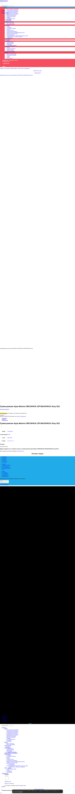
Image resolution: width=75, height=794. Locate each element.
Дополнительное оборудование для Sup (15, 32)
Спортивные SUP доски (12, 12)
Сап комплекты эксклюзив (12, 9)
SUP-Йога (9, 20)
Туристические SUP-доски (12, 11)
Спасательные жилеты (10, 51)
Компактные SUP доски (12, 14)
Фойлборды (9, 44)
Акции (16, 60)
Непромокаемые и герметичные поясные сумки (17, 35)
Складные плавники (11, 28)
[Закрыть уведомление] (61, 790)
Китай (8, 434)
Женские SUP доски (11, 15)
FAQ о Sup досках (6, 467)
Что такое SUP (5, 466)
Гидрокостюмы (5, 475)
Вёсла (6, 21)
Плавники (9, 27)
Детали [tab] (4, 419)
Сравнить (2, 415)
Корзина (4, 464)
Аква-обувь (9, 771)
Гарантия (4, 457)
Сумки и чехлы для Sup (12, 33)
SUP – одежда (8, 767)
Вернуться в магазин (9, 21)
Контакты (4, 462)
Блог (3, 469)
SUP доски (4, 472)
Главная (2, 68)
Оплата (4, 459)
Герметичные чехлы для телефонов (15, 36)
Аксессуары (7, 25)
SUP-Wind (9, 19)
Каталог (4, 727)
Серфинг (9, 17)
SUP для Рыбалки (11, 18)
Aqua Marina (10, 431)
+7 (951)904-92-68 (5, 61)
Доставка (4, 458)
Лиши (8, 26)
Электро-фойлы (10, 42)
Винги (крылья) (10, 43)
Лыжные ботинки (10, 50)
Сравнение (11, 60)
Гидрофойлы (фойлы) (12, 45)
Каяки (8, 40)
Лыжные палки (10, 49)
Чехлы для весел (10, 34)
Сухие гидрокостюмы (11, 54)
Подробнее (20, 791)
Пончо (8, 57)
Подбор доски (5, 60)
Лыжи (8, 47)
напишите (21, 785)
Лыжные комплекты (11, 48)
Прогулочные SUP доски (12, 10)
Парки (8, 56)
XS (8, 440)
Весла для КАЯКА (11, 24)
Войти (3, 10)
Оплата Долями (3, 413)
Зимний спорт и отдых (9, 46)
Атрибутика (9, 772)
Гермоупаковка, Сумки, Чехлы (16, 68)
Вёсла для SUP (10, 22)
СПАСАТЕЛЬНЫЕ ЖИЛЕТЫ (11, 753)
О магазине (4, 461)
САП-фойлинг (5, 473)
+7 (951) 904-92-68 (4, 484)
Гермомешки (10, 37)
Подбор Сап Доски (6, 465)
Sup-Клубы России (6, 468)
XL (13, 440)
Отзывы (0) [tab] (5, 420)
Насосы (8, 29)
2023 (11, 437)
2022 (8, 437)
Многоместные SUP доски (12, 13)
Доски (6, 8)
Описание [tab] (4, 418)
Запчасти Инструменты (12, 31)
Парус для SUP (10, 30)
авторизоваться (20, 451)
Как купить (4, 456)
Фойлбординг (7, 41)
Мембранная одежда (11, 55)
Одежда (6, 52)
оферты (30, 723)
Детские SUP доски (11, 16)
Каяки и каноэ (8, 38)
